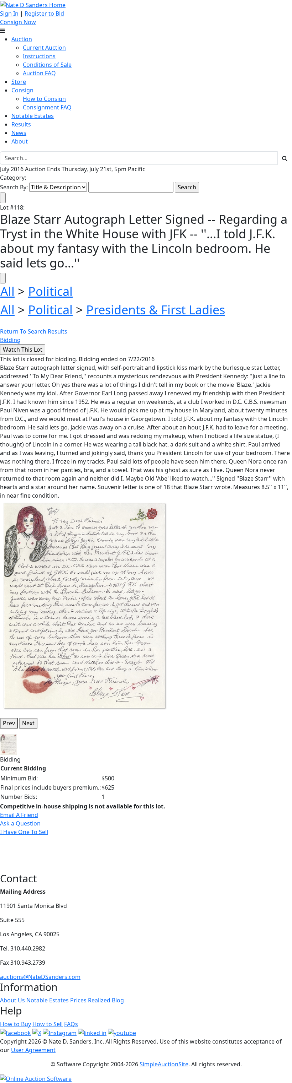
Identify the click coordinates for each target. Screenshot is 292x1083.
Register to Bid (44, 13)
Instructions (39, 56)
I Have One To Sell (24, 832)
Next (28, 723)
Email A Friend (19, 815)
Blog (118, 1000)
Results (21, 124)
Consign (22, 90)
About (19, 141)
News (18, 133)
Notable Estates (32, 116)
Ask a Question (20, 823)
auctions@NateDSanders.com (40, 977)
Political (50, 291)
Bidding (10, 340)
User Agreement (33, 1050)
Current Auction (44, 48)
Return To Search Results (33, 331)
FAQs (71, 1024)
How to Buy (15, 1024)
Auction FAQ (39, 73)
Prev (9, 723)
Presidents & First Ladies (155, 309)
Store (18, 82)
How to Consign (44, 99)
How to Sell (47, 1024)
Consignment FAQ (47, 107)
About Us (12, 1000)
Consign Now (18, 22)
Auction (21, 39)
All (7, 291)
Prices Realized (90, 1000)
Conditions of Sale (47, 65)
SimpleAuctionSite (164, 1064)
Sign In (9, 13)
